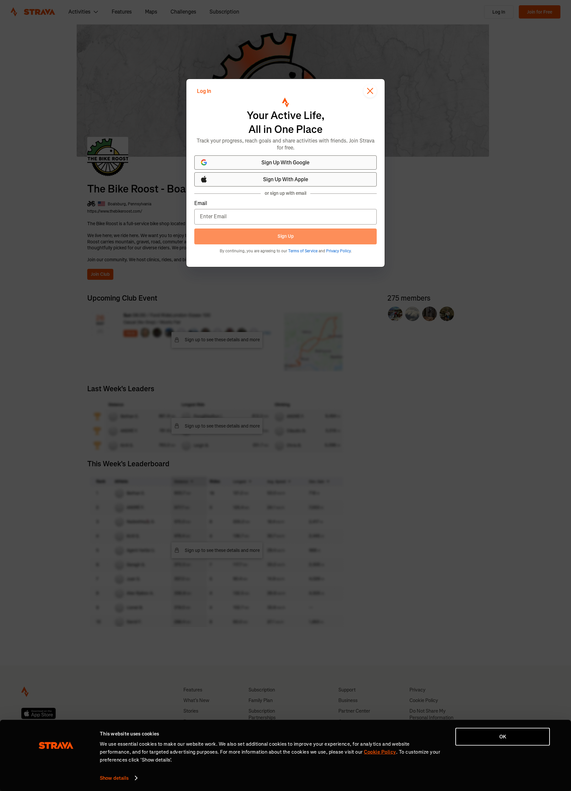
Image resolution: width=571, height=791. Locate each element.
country (195, 81)
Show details (114, 778)
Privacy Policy (338, 251)
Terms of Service (303, 251)
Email (200, 203)
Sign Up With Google (285, 162)
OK (502, 736)
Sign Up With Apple (285, 179)
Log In (204, 91)
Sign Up (286, 236)
